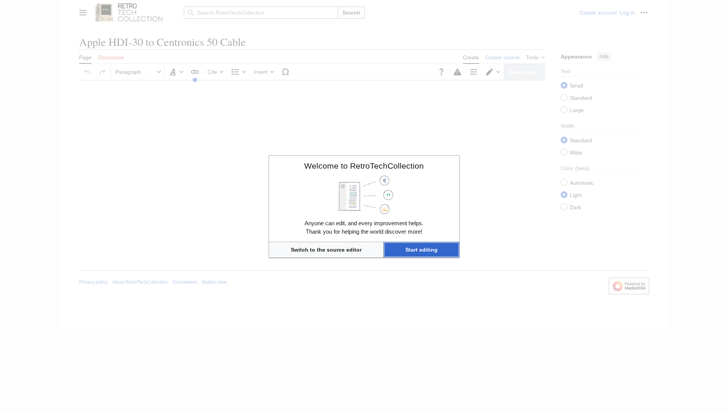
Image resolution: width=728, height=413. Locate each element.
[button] (326, 249)
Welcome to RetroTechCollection (364, 165)
